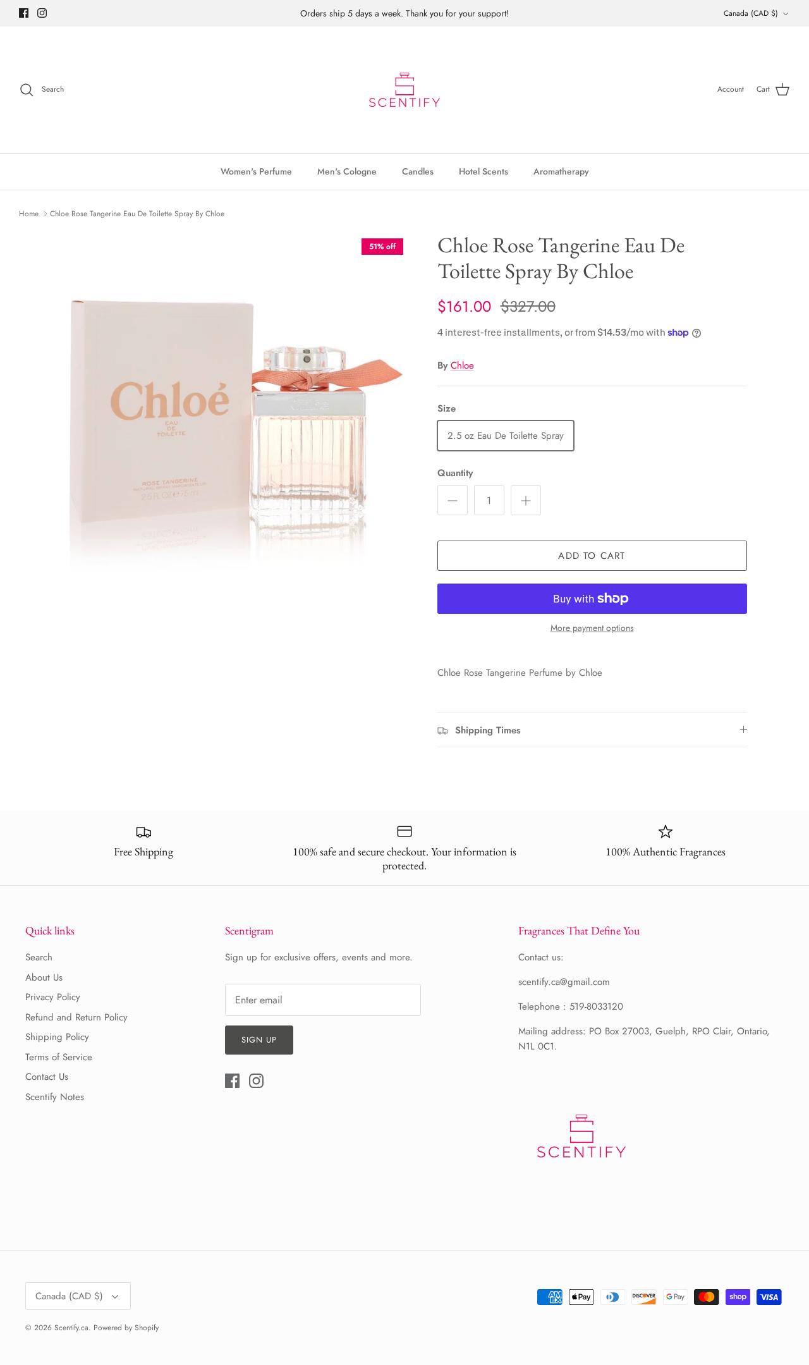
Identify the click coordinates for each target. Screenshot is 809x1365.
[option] (236, 405)
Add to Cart (591, 556)
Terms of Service (58, 1057)
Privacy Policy (52, 997)
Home (29, 213)
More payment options (592, 628)
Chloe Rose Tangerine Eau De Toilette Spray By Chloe (137, 213)
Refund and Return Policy (76, 1017)
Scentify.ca (71, 1327)
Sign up (259, 1040)
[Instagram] (42, 13)
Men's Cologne (347, 171)
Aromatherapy (561, 171)
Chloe (462, 365)
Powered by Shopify (126, 1327)
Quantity (455, 473)
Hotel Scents (483, 171)
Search (38, 957)
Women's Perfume (256, 171)
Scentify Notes (54, 1097)
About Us (44, 977)
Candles (418, 171)
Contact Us (46, 1077)
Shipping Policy (57, 1037)
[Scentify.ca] (404, 89)
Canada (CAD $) (751, 13)
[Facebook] (23, 13)
